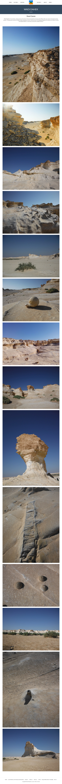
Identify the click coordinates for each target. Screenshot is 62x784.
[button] (16, 2)
